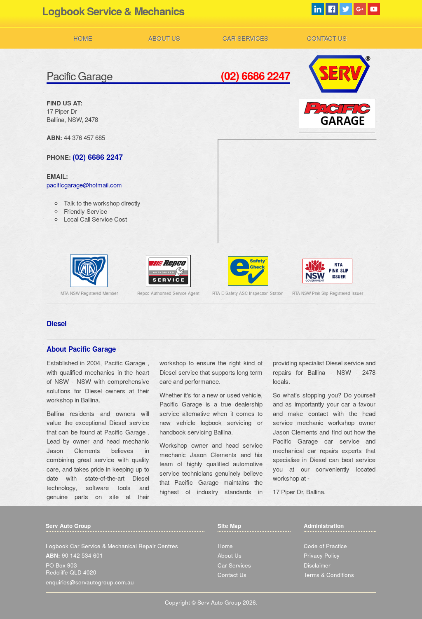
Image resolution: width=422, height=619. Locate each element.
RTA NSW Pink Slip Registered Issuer (327, 293)
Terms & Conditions (329, 575)
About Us (164, 38)
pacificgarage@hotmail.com (84, 184)
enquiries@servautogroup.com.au (90, 582)
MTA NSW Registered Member (89, 293)
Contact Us (327, 38)
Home (82, 38)
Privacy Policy (322, 555)
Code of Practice (325, 546)
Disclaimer (317, 565)
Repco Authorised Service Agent (168, 293)
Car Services (245, 38)
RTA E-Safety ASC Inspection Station (248, 293)
